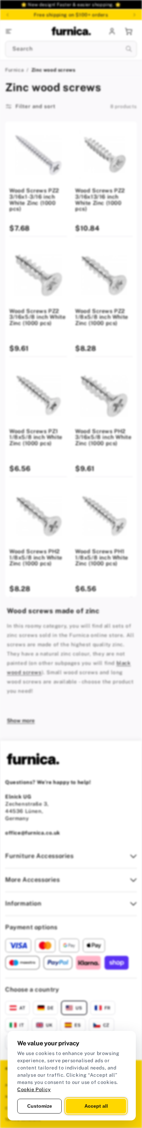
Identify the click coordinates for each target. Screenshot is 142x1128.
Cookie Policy (34, 1089)
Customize (39, 1106)
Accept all (96, 1106)
